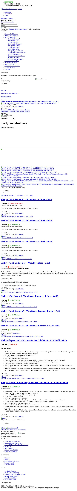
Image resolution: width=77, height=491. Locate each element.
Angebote (7, 69)
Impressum (8, 446)
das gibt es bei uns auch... (12, 66)
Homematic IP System (11, 34)
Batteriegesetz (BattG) (11, 450)
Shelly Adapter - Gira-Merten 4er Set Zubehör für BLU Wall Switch (34, 340)
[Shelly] (3, 428)
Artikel (7, 18)
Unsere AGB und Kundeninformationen (16, 445)
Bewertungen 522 (6, 96)
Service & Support (10, 471)
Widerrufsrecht (9, 448)
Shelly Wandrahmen (14, 54)
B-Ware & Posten (10, 67)
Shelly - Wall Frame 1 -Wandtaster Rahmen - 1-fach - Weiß (29, 296)
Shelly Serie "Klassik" (15, 44)
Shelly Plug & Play (14, 49)
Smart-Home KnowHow (12, 61)
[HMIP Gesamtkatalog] (19, 429)
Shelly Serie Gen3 (13, 42)
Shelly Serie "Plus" (14, 45)
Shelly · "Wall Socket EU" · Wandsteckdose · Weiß (25, 263)
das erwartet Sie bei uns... (12, 461)
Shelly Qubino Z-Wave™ (16, 59)
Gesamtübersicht (9, 464)
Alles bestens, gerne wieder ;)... (10, 93)
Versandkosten (19, 106)
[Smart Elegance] (6, 429)
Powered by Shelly (14, 57)
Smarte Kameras (9, 64)
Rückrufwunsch (9, 463)
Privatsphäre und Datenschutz (13, 443)
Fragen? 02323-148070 (11, 476)
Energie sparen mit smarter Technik (15, 474)
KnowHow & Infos (10, 478)
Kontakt (7, 458)
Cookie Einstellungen (11, 451)
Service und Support (11, 62)
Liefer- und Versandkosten (12, 441)
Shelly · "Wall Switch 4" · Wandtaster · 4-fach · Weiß (26, 241)
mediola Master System (11, 35)
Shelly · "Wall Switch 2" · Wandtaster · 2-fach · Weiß (26, 220)
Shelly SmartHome (10, 37)
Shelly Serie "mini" (14, 39)
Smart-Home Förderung (12, 473)
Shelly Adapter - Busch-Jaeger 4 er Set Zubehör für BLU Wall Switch (34, 382)
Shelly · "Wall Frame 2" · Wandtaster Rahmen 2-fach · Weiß (30, 311)
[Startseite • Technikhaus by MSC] (11, 9)
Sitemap (7, 459)
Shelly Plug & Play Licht (15, 51)
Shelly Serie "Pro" (13, 47)
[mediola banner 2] (12, 428)
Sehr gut (3, 90)
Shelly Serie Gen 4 (13, 40)
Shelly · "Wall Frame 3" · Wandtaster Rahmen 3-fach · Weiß (30, 325)
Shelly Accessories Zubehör (16, 56)
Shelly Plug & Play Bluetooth (17, 52)
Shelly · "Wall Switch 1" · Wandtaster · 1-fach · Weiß (26, 199)
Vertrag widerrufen (10, 479)
